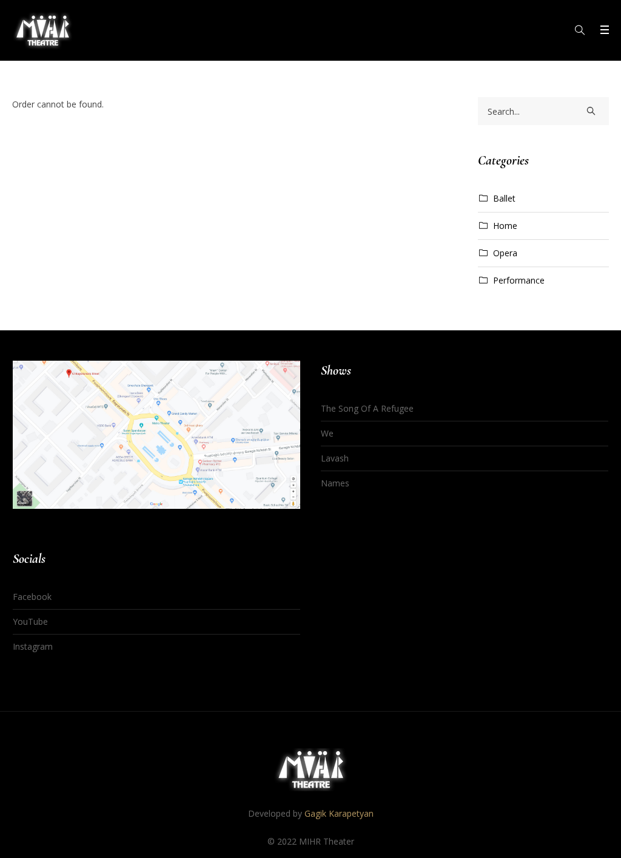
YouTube (30, 621)
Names (335, 483)
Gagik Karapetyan (339, 813)
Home (505, 225)
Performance (519, 280)
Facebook (32, 596)
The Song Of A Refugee (367, 408)
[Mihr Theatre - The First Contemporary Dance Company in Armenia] (311, 769)
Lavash (335, 458)
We (327, 433)
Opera (505, 253)
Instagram (33, 646)
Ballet (504, 198)
